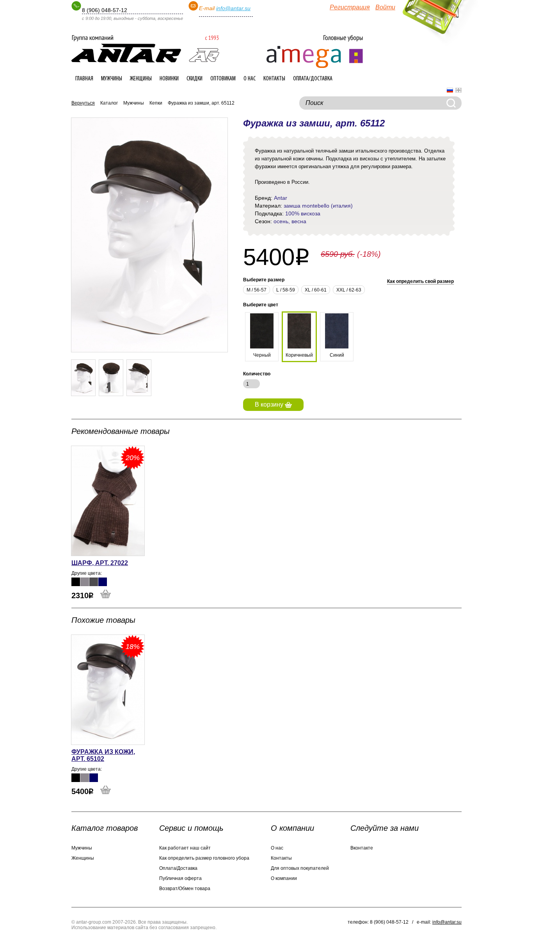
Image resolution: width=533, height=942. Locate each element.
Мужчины (111, 79)
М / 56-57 (256, 290)
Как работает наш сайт (185, 848)
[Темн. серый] (93, 582)
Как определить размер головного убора (204, 858)
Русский (450, 90)
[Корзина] (432, 19)
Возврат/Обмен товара (184, 888)
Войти (385, 7)
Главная (84, 79)
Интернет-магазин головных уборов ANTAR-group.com (145, 48)
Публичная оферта (180, 878)
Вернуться (83, 103)
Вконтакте (361, 848)
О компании (284, 878)
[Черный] (75, 582)
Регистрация (350, 7)
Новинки (169, 79)
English (458, 90)
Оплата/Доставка (312, 79)
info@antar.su (233, 8)
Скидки (195, 79)
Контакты (274, 79)
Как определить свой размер (420, 281)
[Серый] (84, 582)
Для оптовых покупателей (300, 868)
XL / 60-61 (316, 290)
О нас (249, 79)
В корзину (270, 404)
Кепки (155, 103)
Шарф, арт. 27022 (99, 563)
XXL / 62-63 (348, 290)
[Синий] (102, 582)
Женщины (141, 79)
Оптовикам (223, 79)
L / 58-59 (285, 290)
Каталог (109, 103)
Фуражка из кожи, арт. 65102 (103, 755)
